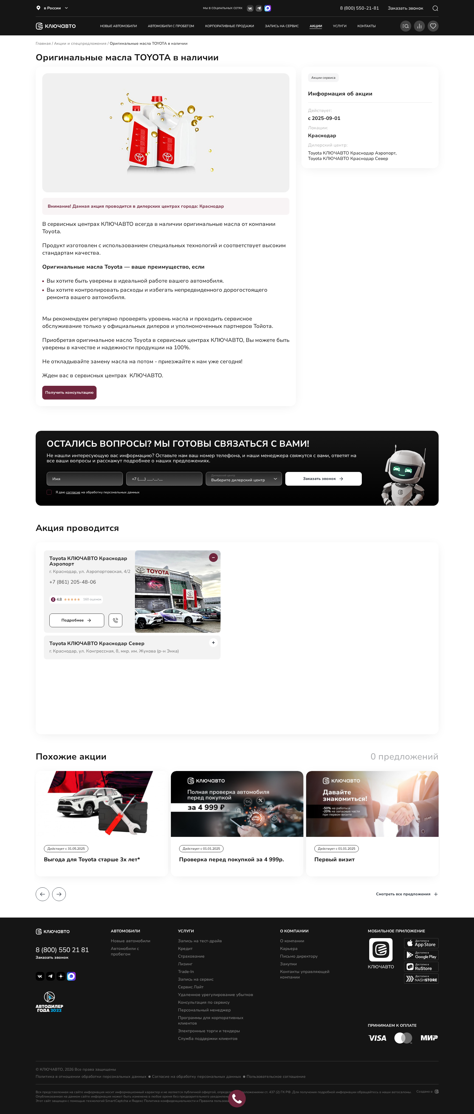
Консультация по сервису (204, 1002)
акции (316, 26)
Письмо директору (299, 956)
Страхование (191, 956)
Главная (43, 43)
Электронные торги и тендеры (209, 1031)
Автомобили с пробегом (171, 26)
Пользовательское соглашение (276, 1077)
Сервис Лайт (191, 987)
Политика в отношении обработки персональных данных (91, 1077)
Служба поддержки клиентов (208, 1038)
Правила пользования (217, 1101)
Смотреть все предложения (403, 894)
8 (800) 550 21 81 (62, 950)
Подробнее (72, 620)
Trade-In (186, 971)
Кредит (185, 948)
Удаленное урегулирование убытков (215, 994)
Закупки (288, 964)
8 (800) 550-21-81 (359, 8)
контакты (366, 26)
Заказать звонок (319, 478)
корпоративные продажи (229, 26)
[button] (42, 894)
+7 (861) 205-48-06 (72, 582)
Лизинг (185, 964)
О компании (292, 941)
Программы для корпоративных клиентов (210, 1020)
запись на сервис (282, 26)
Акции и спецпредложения (80, 43)
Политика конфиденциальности (170, 1101)
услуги (339, 26)
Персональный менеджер (204, 1010)
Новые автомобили (118, 26)
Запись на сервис (195, 979)
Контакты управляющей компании (304, 974)
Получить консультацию (69, 392)
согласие (73, 492)
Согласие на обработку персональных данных (196, 1077)
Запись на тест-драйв (200, 941)
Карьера (289, 948)
